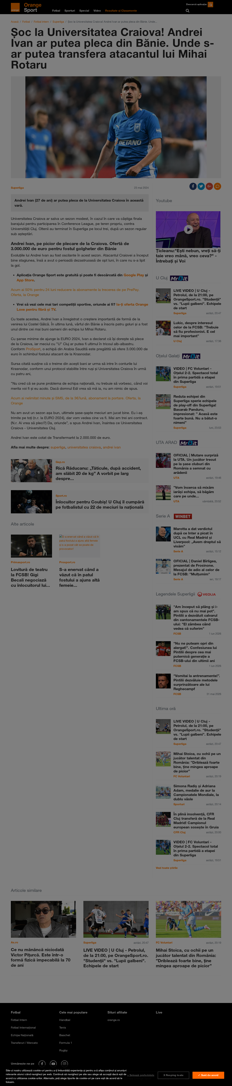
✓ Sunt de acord (208, 1075)
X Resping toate (173, 1075)
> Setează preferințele (140, 1075)
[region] (116, 1075)
